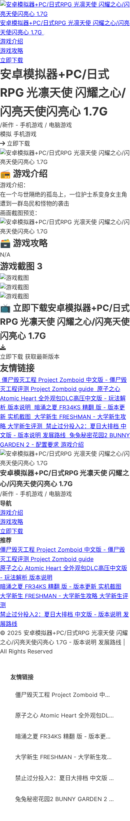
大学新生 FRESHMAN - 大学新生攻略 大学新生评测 (67, 757)
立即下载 (11, 60)
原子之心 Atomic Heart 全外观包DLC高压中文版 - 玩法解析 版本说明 (67, 715)
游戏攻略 (11, 50)
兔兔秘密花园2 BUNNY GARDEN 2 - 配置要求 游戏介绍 (67, 799)
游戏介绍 (11, 41)
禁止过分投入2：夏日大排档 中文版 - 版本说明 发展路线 (67, 778)
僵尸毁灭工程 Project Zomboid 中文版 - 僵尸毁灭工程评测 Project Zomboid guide (67, 694)
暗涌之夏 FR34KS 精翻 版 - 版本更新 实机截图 (60, 586)
